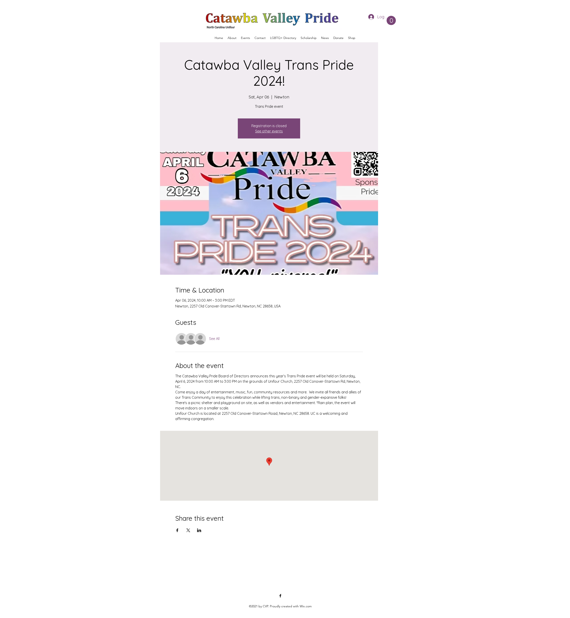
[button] (391, 20)
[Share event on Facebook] (177, 530)
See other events (269, 131)
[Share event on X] (188, 530)
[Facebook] (280, 596)
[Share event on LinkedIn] (199, 530)
